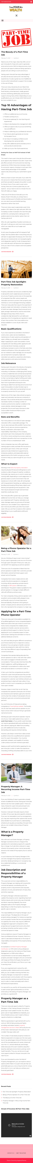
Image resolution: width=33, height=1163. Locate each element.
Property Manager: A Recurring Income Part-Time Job (15, 789)
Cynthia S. (16, 58)
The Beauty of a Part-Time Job (12, 1097)
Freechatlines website (16, 706)
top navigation (6, 1)
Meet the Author (21, 1153)
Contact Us (10, 1153)
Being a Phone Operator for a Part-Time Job (16, 1094)
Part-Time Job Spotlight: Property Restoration (17, 1091)
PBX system (12, 585)
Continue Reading (6, 251)
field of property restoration (19, 467)
